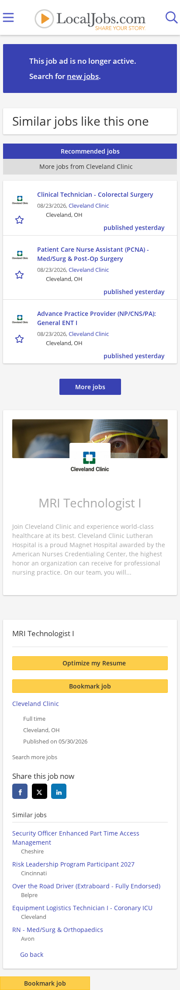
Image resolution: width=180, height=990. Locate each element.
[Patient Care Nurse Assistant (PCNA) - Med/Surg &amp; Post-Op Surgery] (20, 256)
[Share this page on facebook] (20, 791)
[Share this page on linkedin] (58, 791)
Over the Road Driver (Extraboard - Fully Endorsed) (86, 886)
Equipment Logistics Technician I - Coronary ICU (82, 908)
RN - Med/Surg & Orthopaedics (57, 929)
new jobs (83, 76)
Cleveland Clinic (89, 205)
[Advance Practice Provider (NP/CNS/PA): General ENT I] (20, 320)
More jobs (90, 387)
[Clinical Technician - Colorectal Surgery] (20, 201)
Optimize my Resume (94, 663)
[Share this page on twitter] (39, 791)
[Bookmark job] (20, 220)
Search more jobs (34, 757)
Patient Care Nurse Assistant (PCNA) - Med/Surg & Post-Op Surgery (93, 254)
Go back (31, 954)
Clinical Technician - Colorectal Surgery (95, 194)
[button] (163, 68)
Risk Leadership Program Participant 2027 (73, 864)
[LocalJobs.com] (90, 18)
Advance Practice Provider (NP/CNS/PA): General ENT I (96, 318)
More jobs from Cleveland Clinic (86, 166)
